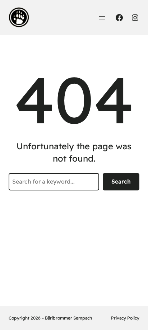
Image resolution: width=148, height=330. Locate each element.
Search (121, 181)
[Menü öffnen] (102, 17)
